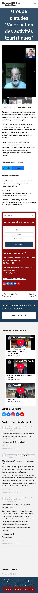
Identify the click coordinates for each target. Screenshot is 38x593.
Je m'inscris (19, 244)
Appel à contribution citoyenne (10, 295)
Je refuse (18, 589)
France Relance (29, 295)
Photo (8, 445)
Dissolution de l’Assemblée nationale (16, 181)
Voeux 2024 (11, 399)
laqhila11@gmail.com (10, 273)
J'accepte (8, 589)
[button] (35, 4)
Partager (16, 448)
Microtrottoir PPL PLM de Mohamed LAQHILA (20, 376)
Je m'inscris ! (17, 315)
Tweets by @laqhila (9, 574)
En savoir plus (29, 589)
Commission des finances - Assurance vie (17, 352)
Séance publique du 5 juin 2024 (14, 200)
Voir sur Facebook (7, 448)
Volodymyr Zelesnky (10, 190)
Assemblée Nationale (23, 107)
